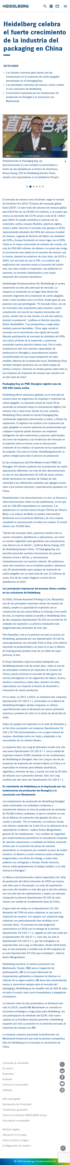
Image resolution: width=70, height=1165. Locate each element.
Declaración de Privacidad (17, 1104)
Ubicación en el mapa (15, 1135)
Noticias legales (11, 1129)
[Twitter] (62, 1064)
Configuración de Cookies (17, 1145)
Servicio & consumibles (15, 1085)
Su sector (8, 1068)
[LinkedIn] (62, 1070)
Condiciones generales (15, 1110)
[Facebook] (62, 1077)
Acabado (7, 1079)
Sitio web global (11, 1099)
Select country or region (16, 1140)
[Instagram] (62, 1090)
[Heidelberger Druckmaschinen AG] (15, 6)
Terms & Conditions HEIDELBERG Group (25, 1115)
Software (7, 1090)
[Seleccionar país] (51, 6)
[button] (5, 136)
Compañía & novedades (16, 1063)
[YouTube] (62, 1083)
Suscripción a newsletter (16, 1120)
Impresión (8, 1074)
